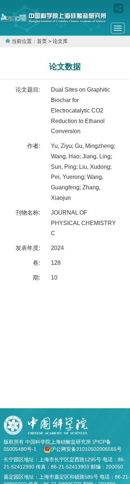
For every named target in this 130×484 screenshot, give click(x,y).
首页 (42, 41)
